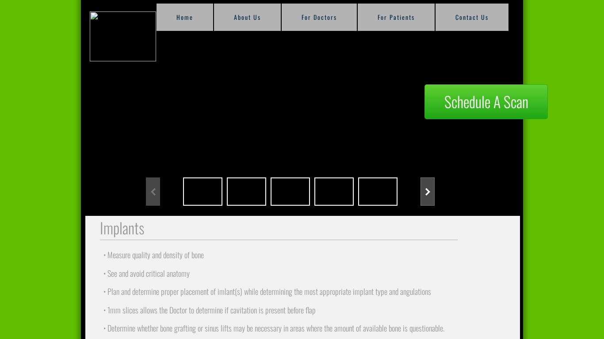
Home (184, 17)
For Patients (396, 17)
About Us (247, 17)
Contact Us (472, 17)
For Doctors (319, 17)
